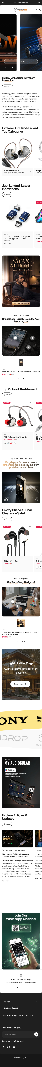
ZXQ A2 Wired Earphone (13, 561)
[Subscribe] (36, 1034)
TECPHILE (6, 234)
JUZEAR (38, 234)
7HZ (5, 434)
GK (37, 434)
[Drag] (21, 487)
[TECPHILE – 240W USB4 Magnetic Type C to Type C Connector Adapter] (17, 215)
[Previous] (3, 2)
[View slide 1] (18, 378)
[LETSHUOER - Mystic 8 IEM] (28, 347)
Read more (5, 881)
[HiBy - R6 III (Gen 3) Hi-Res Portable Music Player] (15, 338)
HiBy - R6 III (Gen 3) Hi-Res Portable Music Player (21, 372)
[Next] (39, 2)
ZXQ (5, 558)
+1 (17, 443)
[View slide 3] (23, 378)
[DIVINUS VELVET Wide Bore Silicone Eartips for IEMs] (32, 338)
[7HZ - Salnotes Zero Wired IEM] (17, 416)
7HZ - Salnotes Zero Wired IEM (15, 437)
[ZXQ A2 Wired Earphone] (17, 540)
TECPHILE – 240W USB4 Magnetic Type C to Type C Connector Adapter (17, 239)
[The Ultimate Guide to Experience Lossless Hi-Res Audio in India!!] (17, 838)
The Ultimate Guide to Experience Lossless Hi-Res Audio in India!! (15, 855)
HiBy (3, 369)
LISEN (4, 629)
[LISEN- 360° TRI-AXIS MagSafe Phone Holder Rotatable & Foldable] (12, 601)
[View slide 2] (21, 378)
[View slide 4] (24, 641)
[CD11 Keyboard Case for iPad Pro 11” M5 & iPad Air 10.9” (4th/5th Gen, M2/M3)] (17, 606)
